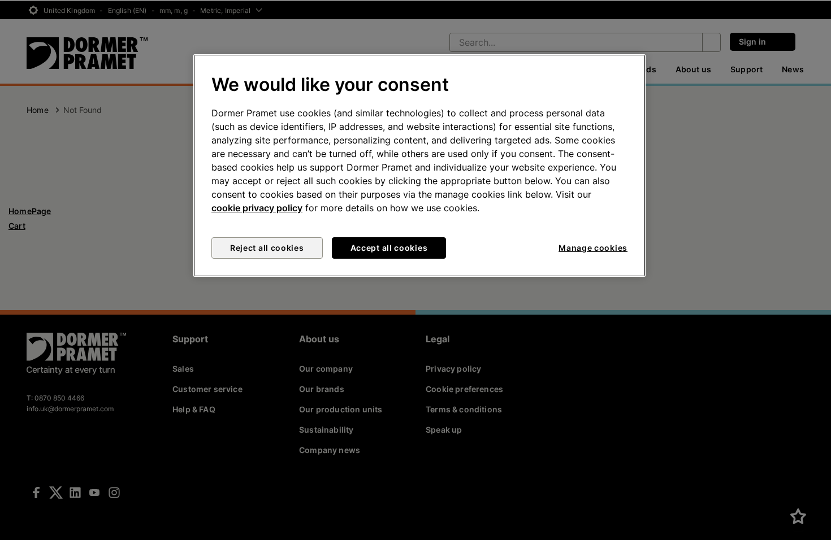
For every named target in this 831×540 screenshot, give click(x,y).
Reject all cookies (267, 247)
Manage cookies (593, 247)
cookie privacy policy (256, 208)
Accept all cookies (389, 247)
